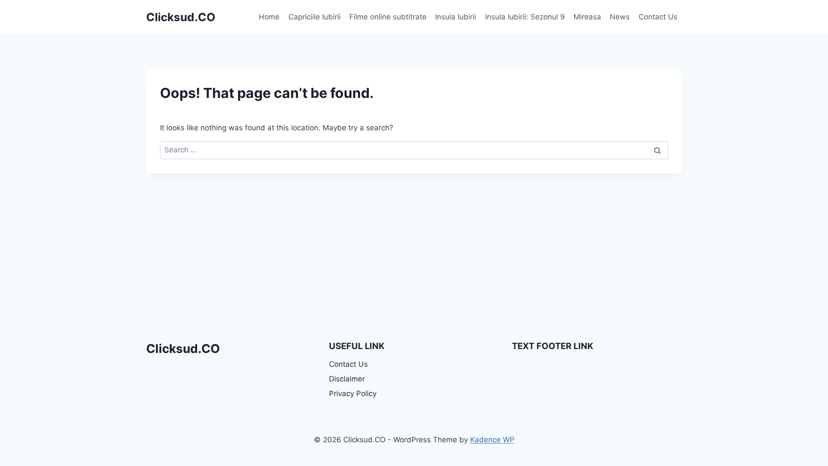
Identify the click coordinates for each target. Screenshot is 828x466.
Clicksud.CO (183, 348)
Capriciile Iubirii (315, 17)
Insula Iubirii (455, 17)
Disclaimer (347, 379)
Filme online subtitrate (388, 17)
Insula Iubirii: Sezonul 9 (525, 17)
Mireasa (587, 17)
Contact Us (658, 17)
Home (269, 17)
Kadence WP (492, 439)
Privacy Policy (352, 393)
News (620, 17)
